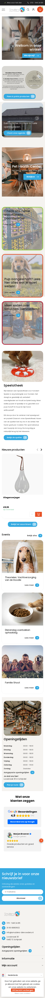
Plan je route (12, 785)
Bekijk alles (32, 535)
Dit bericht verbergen (22, 990)
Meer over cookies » (23, 993)
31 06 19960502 (13, 928)
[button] (4, 840)
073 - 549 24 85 (36, 2)
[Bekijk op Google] (9, 835)
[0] (40, 8)
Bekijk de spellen (14, 437)
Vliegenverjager (11, 497)
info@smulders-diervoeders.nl (20, 932)
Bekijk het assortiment (21, 524)
